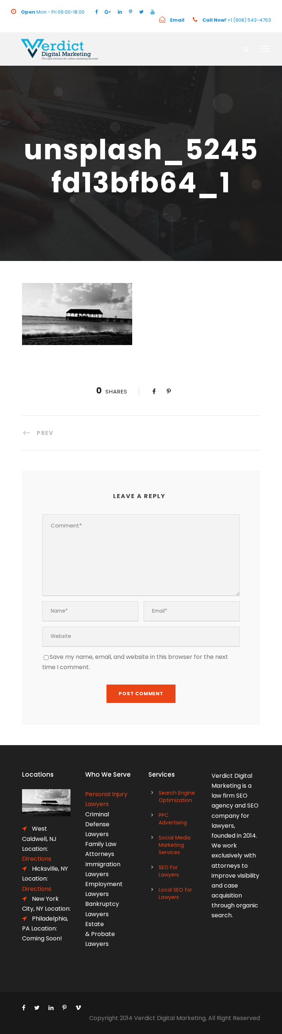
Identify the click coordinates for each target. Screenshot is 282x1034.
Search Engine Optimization (177, 796)
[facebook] (96, 11)
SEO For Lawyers (169, 871)
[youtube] (153, 11)
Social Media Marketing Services (175, 845)
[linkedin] (120, 11)
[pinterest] (130, 11)
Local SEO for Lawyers (175, 893)
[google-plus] (108, 11)
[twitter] (141, 11)
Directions (36, 889)
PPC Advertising (173, 819)
